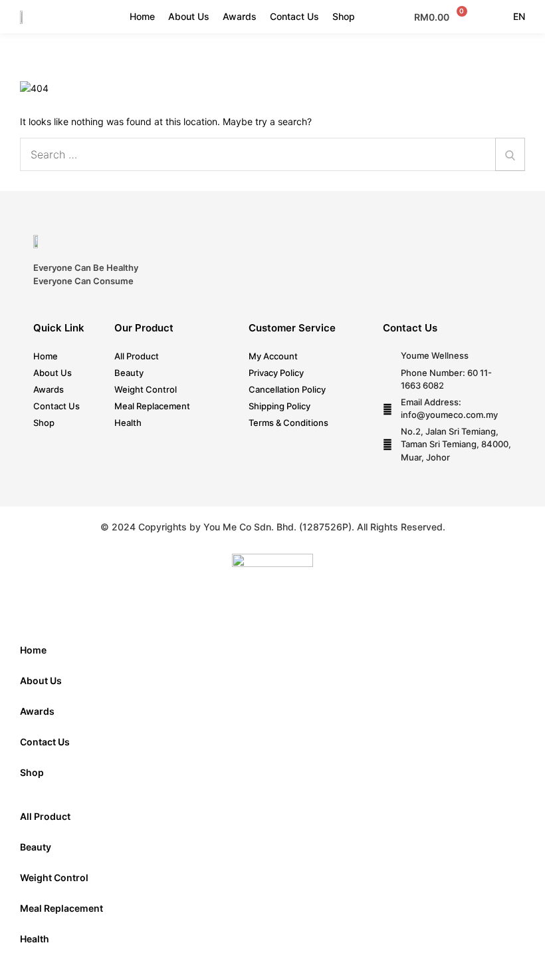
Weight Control (145, 389)
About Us (188, 16)
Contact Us (294, 16)
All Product (136, 356)
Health (128, 422)
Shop (343, 16)
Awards (240, 16)
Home (142, 16)
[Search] (510, 154)
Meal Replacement (152, 406)
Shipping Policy (279, 406)
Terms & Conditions (288, 422)
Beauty (129, 372)
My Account (273, 356)
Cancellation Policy (287, 389)
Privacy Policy (276, 372)
